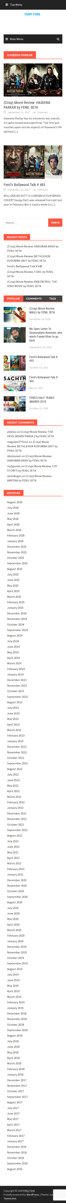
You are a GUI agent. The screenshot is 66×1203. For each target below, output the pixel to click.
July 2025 (13, 574)
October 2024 (15, 624)
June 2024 (13, 646)
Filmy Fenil (29, 1190)
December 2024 (16, 613)
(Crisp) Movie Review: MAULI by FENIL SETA (42, 310)
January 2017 (15, 1141)
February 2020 (16, 935)
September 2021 (17, 830)
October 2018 (15, 1024)
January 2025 (15, 607)
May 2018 (13, 1052)
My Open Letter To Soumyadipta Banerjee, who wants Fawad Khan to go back (45, 334)
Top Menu (16, 4)
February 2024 (16, 669)
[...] (16, 131)
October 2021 (15, 824)
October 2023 (15, 691)
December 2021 (16, 813)
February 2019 (16, 1002)
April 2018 (13, 1058)
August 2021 (14, 835)
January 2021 (15, 874)
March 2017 (14, 1130)
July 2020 (13, 908)
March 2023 (14, 730)
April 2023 (13, 724)
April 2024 (13, 658)
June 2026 (13, 513)
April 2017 (13, 1124)
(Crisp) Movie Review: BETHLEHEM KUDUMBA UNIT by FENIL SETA (32, 446)
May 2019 (13, 985)
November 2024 (17, 619)
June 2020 (13, 913)
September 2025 (17, 563)
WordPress (33, 1194)
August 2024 (14, 635)
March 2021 (14, 863)
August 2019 (14, 969)
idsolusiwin (14, 456)
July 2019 (13, 974)
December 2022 (16, 746)
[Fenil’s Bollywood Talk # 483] (33, 161)
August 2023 (14, 702)
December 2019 (16, 946)
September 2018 (17, 1030)
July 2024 (13, 641)
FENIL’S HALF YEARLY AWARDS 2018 (41, 399)
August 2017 (14, 1102)
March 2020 (14, 930)
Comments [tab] (34, 298)
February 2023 (16, 735)
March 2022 (14, 797)
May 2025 (13, 585)
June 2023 (13, 713)
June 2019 (13, 980)
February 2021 (16, 869)
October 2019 (15, 958)
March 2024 (14, 663)
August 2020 (14, 902)
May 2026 (13, 519)
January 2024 (15, 674)
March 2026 (14, 530)
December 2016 (16, 1147)
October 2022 (15, 758)
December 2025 (16, 546)
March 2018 (14, 1063)
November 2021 (17, 819)
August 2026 (14, 502)
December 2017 (16, 1080)
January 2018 (15, 1074)
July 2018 (13, 1041)
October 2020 (15, 891)
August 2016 (14, 1169)
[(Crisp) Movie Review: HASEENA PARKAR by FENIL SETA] (33, 80)
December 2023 (16, 680)
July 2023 (13, 707)
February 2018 (16, 1069)
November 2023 (17, 685)
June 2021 (13, 846)
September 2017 (17, 1097)
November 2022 (17, 752)
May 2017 (13, 1119)
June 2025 (13, 580)
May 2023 (13, 719)
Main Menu (16, 39)
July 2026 (13, 507)
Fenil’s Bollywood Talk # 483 (24, 184)
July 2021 (13, 841)
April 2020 (13, 924)
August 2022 (14, 769)
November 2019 (17, 952)
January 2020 (15, 941)
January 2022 (15, 807)
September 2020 (17, 897)
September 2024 (17, 630)
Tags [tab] (52, 298)
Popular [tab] (13, 298)
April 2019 (13, 991)
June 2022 (13, 780)
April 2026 (13, 524)
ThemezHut (10, 1198)
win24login (14, 476)
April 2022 (13, 791)
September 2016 (17, 1163)
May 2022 (13, 785)
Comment (42, 112)
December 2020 (16, 880)
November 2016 (17, 1152)
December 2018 (16, 1013)
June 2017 (13, 1113)
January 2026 (15, 541)
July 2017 (13, 1108)
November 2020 (17, 885)
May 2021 (13, 852)
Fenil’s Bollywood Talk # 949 (24, 266)
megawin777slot (17, 442)
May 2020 (13, 919)
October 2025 (15, 558)
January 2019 (15, 1008)
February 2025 (16, 602)
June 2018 (13, 1046)
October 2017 (15, 1091)
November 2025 (17, 552)
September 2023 (17, 697)
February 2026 (16, 535)
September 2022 (17, 763)
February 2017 (16, 1136)
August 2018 (14, 1035)
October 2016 (15, 1158)
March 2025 (14, 596)
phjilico (11, 432)
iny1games (14, 466)
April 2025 (13, 591)
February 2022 (16, 802)
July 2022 (13, 774)
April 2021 (13, 858)
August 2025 (14, 569)
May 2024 (13, 652)
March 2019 (14, 997)
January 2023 (15, 741)
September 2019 (17, 963)
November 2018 (17, 1019)
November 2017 (17, 1085)
